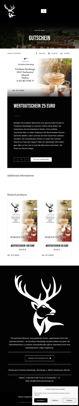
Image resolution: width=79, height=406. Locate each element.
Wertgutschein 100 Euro (22, 246)
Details (30, 221)
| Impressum (28, 397)
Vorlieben (69, 400)
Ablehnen (55, 400)
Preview (17, 154)
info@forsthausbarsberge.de (41, 381)
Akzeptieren (41, 400)
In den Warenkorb (41, 159)
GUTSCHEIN (17, 53)
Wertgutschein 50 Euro (56, 246)
